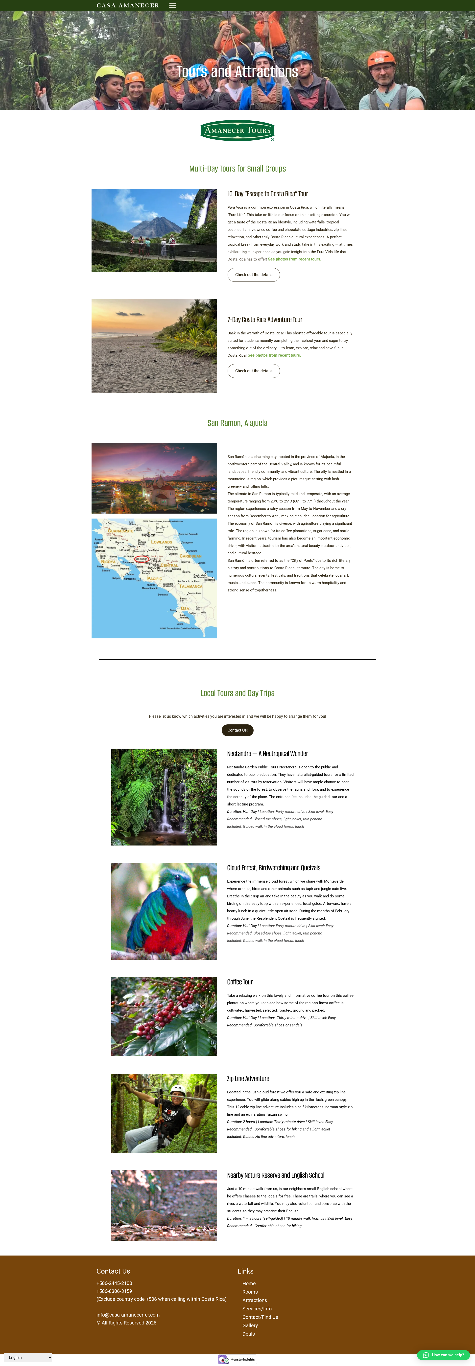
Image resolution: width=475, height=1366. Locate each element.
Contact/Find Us (260, 1317)
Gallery (250, 1325)
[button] (172, 5)
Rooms (250, 1292)
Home (249, 1283)
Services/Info (257, 1309)
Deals (248, 1334)
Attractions (254, 1300)
